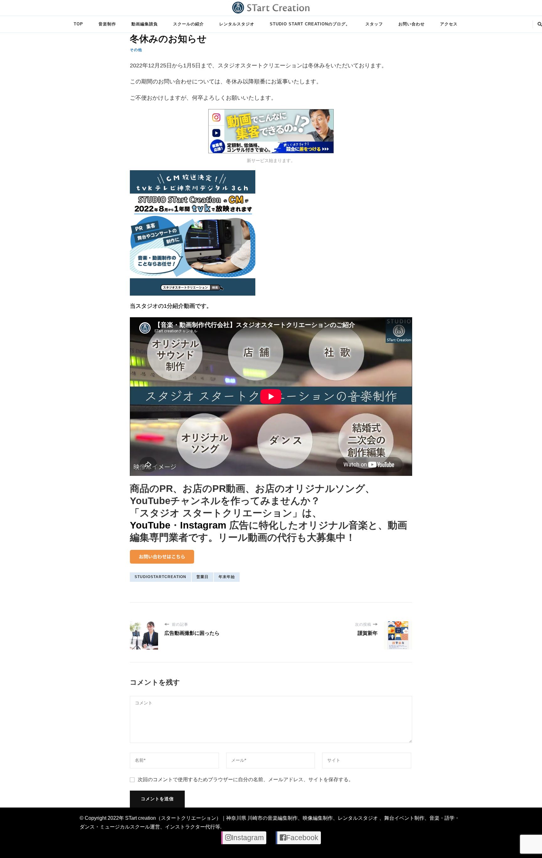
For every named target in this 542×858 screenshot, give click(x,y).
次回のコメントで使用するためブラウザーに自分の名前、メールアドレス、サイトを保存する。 (245, 779)
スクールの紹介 (188, 24)
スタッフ (374, 24)
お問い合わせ (411, 24)
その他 (136, 50)
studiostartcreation (160, 577)
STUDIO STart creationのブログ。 (310, 24)
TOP (78, 24)
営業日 (202, 577)
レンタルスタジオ (236, 24)
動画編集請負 (144, 24)
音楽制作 (107, 24)
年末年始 (227, 577)
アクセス (449, 24)
